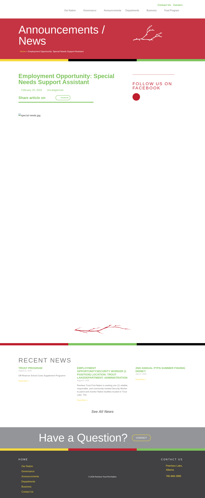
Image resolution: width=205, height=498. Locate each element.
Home (23, 51)
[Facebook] (136, 97)
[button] (63, 97)
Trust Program (171, 10)
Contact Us (27, 491)
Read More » (23, 381)
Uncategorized (55, 90)
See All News (102, 412)
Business (152, 10)
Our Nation (70, 10)
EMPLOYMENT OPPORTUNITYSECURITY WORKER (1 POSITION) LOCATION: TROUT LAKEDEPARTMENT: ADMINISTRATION (102, 373)
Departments (132, 10)
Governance (89, 10)
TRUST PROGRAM (30, 368)
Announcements (112, 10)
